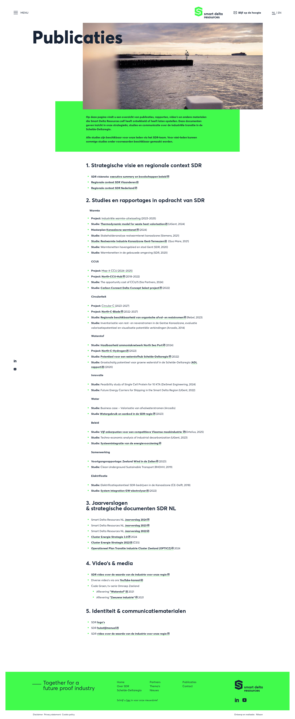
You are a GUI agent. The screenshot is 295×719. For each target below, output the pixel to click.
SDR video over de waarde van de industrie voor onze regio (129, 574)
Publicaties (189, 682)
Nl (274, 12)
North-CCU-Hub (112, 276)
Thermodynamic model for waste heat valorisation (133, 224)
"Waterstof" (117, 591)
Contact (187, 686)
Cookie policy (68, 714)
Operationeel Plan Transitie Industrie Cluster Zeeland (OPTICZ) (131, 548)
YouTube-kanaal (130, 580)
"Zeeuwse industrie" (122, 597)
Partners (155, 682)
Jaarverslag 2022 (135, 531)
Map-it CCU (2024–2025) (117, 270)
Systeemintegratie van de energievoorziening (129, 443)
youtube (15, 369)
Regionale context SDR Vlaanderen (113, 182)
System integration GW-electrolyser (123, 490)
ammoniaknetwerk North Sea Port (132, 345)
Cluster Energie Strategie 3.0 (109, 537)
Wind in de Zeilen (145, 461)
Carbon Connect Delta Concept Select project (130, 288)
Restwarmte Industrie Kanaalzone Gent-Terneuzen (127, 241)
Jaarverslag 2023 (136, 525)
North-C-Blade (111, 311)
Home (120, 682)
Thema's (155, 686)
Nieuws (154, 690)
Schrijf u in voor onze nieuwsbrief (137, 700)
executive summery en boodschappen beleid (138, 176)
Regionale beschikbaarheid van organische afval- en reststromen (142, 317)
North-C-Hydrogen (114, 350)
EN (279, 12)
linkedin (15, 361)
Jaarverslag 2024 (136, 519)
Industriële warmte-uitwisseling (121, 218)
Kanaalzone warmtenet (121, 229)
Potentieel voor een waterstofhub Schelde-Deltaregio (134, 356)
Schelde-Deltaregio (129, 690)
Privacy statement (52, 714)
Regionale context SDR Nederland (112, 188)
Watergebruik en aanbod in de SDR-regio (126, 413)
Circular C (108, 305)
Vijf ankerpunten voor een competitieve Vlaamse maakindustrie (141, 432)
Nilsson (259, 714)
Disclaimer (38, 714)
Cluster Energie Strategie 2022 (110, 542)
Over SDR (123, 686)
